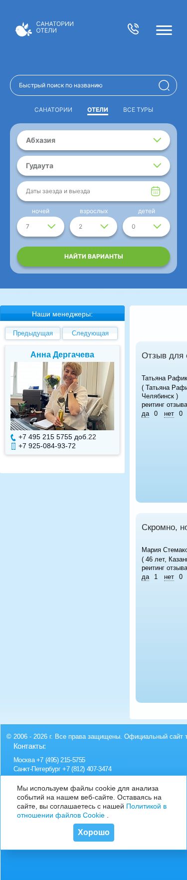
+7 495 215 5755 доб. (53, 437)
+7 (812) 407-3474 (86, 769)
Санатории (53, 109)
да (145, 413)
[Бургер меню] (164, 30)
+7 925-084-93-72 (47, 446)
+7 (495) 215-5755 (60, 760)
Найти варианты (93, 256)
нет (169, 413)
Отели (97, 109)
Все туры (138, 109)
